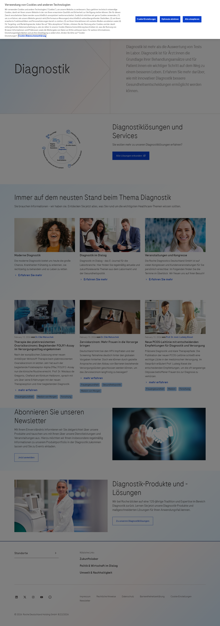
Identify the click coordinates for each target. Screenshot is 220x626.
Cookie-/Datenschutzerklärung (32, 36)
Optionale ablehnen (170, 19)
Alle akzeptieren (192, 19)
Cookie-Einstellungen (146, 19)
